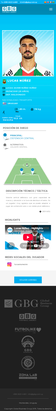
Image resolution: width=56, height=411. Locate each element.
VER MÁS (43, 219)
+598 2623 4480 (20, 401)
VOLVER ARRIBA (28, 287)
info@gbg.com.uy (35, 401)
